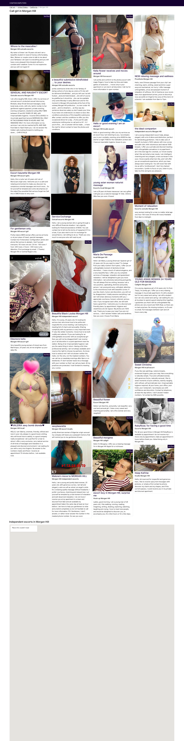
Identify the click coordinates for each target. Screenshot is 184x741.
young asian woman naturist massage (108, 183)
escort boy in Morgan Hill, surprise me (111, 494)
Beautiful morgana (103, 437)
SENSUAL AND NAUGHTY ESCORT (29, 92)
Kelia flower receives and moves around (110, 72)
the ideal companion (145, 128)
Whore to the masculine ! (24, 46)
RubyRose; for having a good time (153, 425)
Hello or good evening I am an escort (109, 124)
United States (23, 7)
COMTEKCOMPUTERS (18, 3)
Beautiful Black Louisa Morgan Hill (70, 313)
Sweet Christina (143, 364)
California (33, 7)
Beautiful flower (101, 399)
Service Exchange (61, 216)
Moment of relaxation (146, 206)
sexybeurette (59, 426)
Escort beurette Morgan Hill (25, 173)
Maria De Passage (102, 254)
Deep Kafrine (142, 473)
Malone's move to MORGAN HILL (69, 476)
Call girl (12, 7)
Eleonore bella (18, 339)
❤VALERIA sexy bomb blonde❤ (27, 425)
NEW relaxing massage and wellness (154, 76)
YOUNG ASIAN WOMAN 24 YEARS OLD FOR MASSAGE (153, 280)
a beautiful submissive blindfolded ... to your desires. (70, 81)
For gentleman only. (21, 228)
